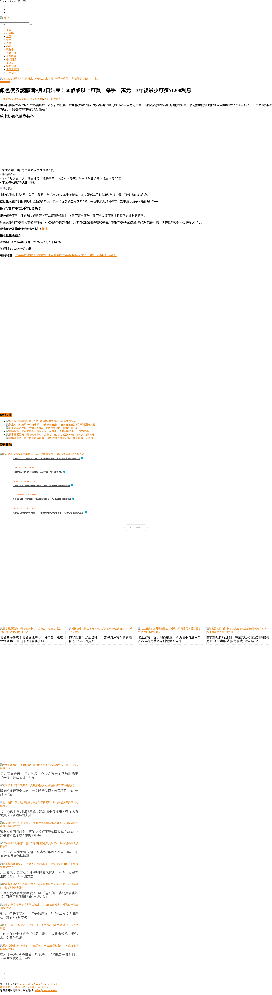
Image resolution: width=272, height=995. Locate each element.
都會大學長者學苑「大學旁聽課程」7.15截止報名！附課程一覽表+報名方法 (39, 915)
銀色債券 (56, 98)
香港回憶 (11, 59)
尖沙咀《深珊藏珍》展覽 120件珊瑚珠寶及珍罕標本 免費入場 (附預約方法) (48, 512)
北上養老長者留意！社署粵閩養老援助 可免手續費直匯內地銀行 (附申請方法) (39, 874)
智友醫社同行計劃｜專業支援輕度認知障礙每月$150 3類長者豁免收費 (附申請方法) (238, 639)
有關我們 (11, 72)
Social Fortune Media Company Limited (39, 984)
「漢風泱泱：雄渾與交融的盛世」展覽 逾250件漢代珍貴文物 (41, 485)
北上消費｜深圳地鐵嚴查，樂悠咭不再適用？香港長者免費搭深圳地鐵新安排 (169, 639)
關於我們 (5, 987)
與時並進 (11, 53)
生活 (8, 39)
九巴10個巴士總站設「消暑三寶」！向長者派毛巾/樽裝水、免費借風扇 (39, 935)
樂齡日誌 (11, 66)
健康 (8, 36)
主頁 (8, 29)
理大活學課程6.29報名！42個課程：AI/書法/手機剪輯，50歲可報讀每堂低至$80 (39, 956)
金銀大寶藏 (12, 69)
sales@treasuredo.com (46, 990)
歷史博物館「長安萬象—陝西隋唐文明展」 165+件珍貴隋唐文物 (42, 499)
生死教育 (11, 56)
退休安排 (11, 62)
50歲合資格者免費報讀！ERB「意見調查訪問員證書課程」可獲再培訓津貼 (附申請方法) (39, 894)
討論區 (10, 33)
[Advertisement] (136, 144)
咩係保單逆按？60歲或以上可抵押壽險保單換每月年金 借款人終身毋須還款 (66, 255)
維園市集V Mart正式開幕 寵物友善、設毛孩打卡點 (37, 472)
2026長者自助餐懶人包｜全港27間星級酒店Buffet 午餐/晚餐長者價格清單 (39, 854)
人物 (8, 43)
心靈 (8, 46)
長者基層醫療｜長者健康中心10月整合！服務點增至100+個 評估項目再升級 (31, 639)
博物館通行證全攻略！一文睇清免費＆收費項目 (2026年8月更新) (100, 639)
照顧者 (10, 49)
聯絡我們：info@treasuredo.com (32, 987)
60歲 (40, 98)
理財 (47, 98)
